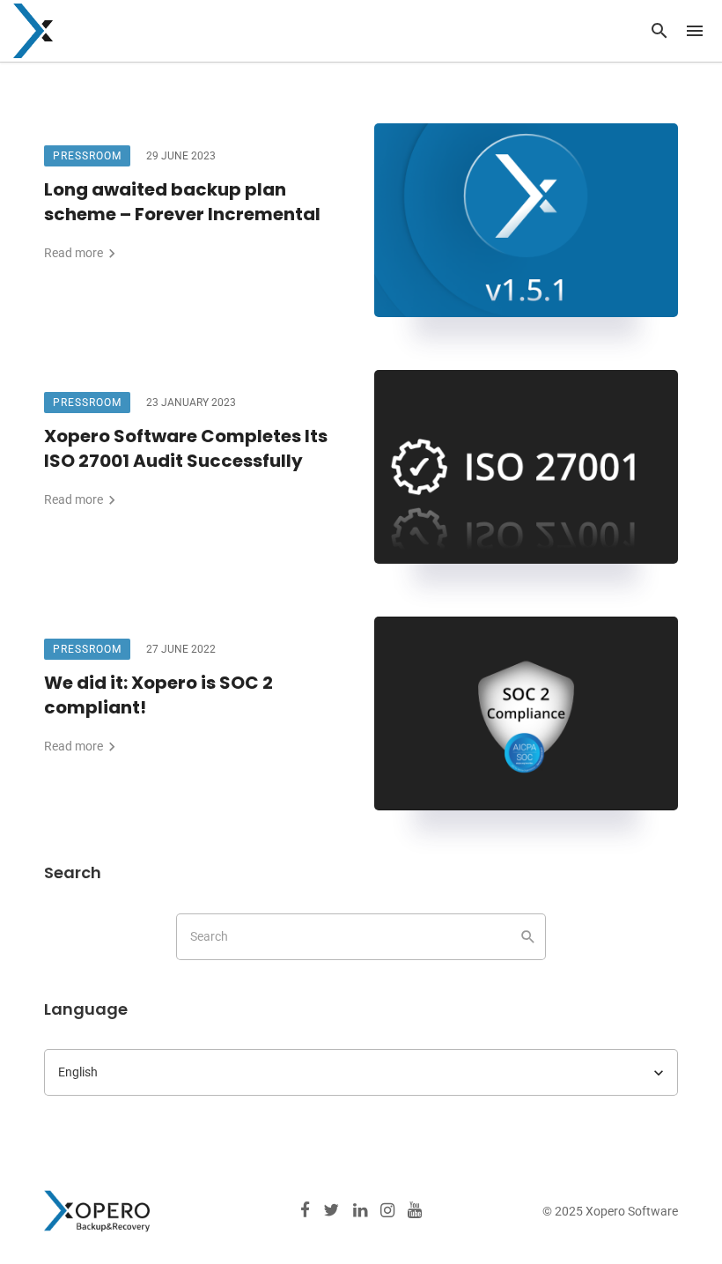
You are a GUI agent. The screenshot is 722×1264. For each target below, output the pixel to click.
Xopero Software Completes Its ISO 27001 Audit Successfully (186, 448)
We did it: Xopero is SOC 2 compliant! (158, 695)
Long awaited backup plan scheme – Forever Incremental (182, 201)
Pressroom (87, 156)
